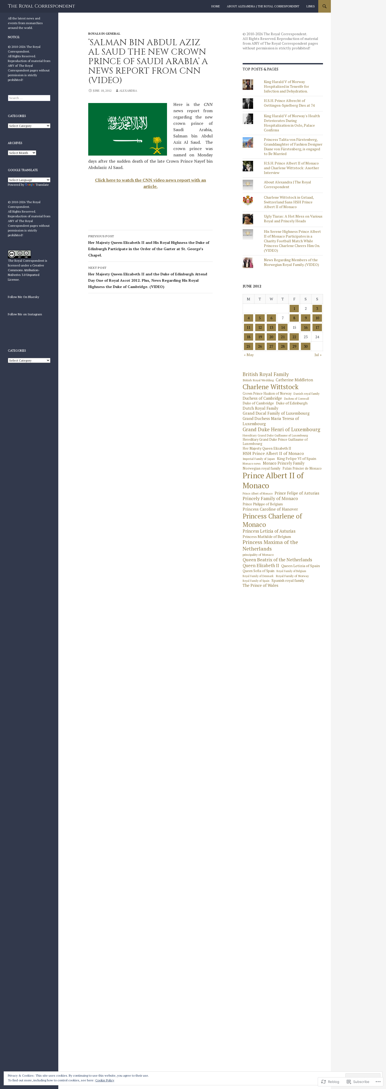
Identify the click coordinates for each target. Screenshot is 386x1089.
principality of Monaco (258, 555)
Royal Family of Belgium (291, 571)
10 (317, 317)
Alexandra (128, 91)
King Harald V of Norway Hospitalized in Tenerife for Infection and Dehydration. (286, 86)
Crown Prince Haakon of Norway (267, 394)
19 (260, 336)
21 (283, 336)
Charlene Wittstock (271, 387)
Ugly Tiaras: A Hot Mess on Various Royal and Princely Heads (293, 218)
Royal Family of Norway (292, 576)
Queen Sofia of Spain (258, 571)
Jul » (318, 354)
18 (248, 336)
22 (294, 336)
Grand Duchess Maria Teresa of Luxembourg (271, 421)
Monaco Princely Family (283, 463)
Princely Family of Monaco (270, 498)
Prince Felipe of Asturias (297, 493)
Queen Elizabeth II (261, 565)
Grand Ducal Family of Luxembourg (276, 413)
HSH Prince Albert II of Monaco (273, 453)
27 (271, 346)
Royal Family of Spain (256, 581)
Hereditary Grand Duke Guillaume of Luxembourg (275, 435)
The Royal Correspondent (41, 6)
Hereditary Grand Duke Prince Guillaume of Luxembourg (275, 442)
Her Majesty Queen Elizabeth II (267, 448)
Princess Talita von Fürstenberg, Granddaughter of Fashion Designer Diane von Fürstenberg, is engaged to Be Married (293, 146)
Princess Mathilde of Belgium (267, 536)
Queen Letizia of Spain (300, 565)
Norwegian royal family (261, 468)
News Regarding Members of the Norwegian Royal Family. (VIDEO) (291, 262)
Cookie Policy (104, 1080)
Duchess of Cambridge (262, 398)
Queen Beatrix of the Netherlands (277, 560)
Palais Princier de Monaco (302, 468)
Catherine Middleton (294, 379)
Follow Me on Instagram (25, 314)
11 (248, 327)
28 (283, 346)
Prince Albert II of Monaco (273, 480)
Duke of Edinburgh (291, 403)
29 (294, 346)
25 (248, 346)
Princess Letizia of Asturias (269, 531)
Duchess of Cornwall (296, 398)
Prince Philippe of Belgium (263, 504)
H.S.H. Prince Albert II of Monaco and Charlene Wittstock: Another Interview (291, 168)
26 (260, 346)
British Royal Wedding (258, 380)
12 (260, 327)
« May (249, 354)
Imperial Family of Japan (259, 459)
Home (215, 6)
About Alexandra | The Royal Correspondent (263, 6)
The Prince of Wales (260, 585)
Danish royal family (307, 393)
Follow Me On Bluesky (23, 297)
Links (310, 6)
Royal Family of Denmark (258, 576)
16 (305, 327)
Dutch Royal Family (260, 408)
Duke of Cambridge (258, 403)
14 (283, 327)
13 (271, 327)
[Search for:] (29, 98)
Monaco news (252, 463)
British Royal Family (266, 374)
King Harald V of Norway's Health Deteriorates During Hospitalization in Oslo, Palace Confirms (292, 122)
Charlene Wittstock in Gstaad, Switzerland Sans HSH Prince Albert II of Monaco (289, 202)
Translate (42, 185)
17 (317, 327)
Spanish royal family (288, 580)
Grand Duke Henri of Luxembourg (281, 429)
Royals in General (104, 33)
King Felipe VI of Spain (296, 458)
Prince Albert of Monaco (258, 493)
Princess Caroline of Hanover (270, 509)
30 (305, 346)
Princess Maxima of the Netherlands (270, 545)
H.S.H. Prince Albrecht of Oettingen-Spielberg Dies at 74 (289, 103)
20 (271, 336)
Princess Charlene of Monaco (272, 520)
